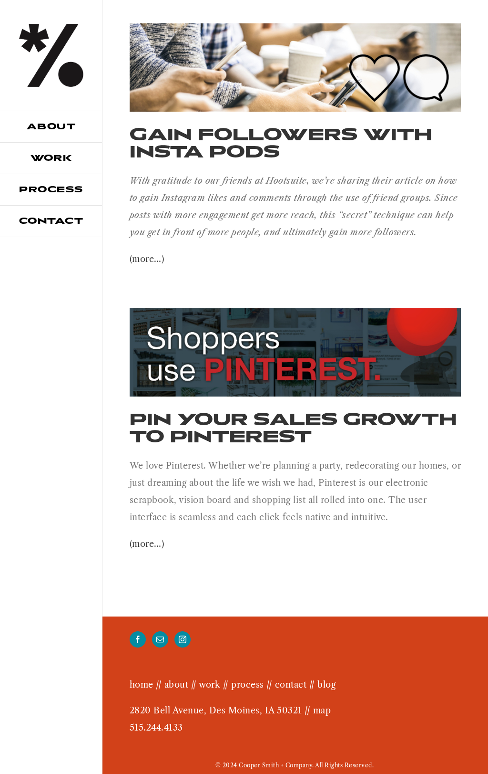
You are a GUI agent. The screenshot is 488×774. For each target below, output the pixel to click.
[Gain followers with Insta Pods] (295, 67)
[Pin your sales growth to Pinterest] (295, 352)
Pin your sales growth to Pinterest (293, 427)
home (141, 685)
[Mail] (160, 639)
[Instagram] (182, 639)
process (247, 685)
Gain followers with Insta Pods (281, 143)
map (322, 710)
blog (326, 685)
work (209, 685)
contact (291, 685)
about (176, 685)
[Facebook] (138, 639)
